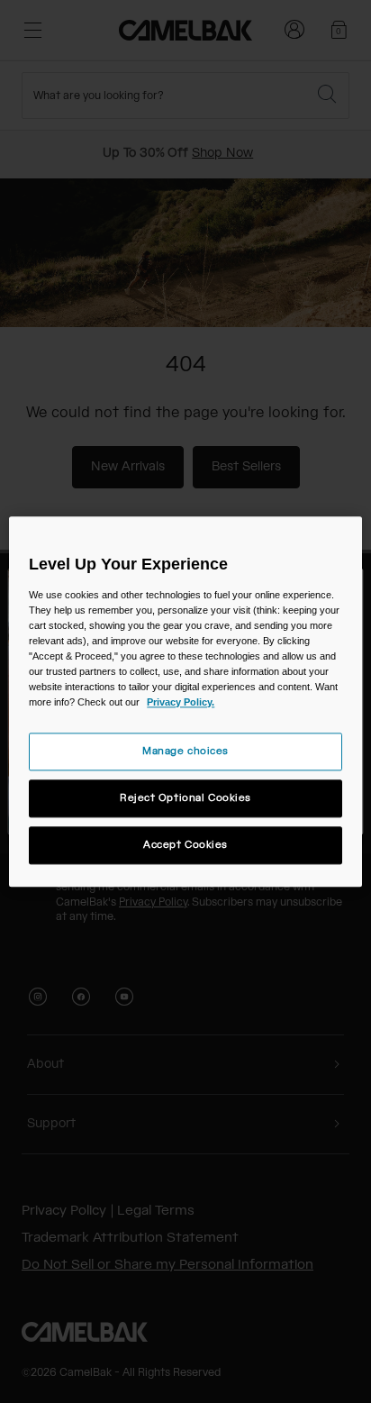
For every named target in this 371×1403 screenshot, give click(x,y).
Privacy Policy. (180, 702)
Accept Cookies (185, 845)
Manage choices (185, 751)
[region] (185, 701)
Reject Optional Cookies (185, 798)
